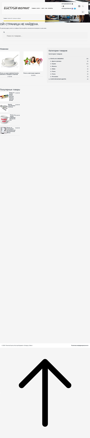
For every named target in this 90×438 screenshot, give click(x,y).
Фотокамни (55, 76)
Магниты (54, 66)
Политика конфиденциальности (79, 345)
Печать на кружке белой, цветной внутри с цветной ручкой (11, 96)
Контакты (50, 8)
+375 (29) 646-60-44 (66, 3)
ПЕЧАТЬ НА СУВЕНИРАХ (57, 58)
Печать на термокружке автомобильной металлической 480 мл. (11, 130)
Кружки (54, 63)
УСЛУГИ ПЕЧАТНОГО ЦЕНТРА (58, 79)
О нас (46, 8)
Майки (53, 68)
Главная (34, 8)
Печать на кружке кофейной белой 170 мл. (12, 117)
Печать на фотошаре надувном (31, 73)
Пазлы (54, 71)
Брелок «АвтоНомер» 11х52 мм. (11, 106)
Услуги (38, 8)
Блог (43, 8)
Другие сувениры (56, 61)
